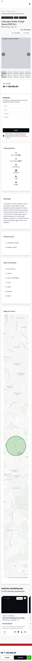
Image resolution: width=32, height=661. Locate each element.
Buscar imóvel (11, 11)
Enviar (16, 130)
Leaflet (11, 577)
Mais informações (9, 263)
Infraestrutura (8, 237)
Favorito (27, 33)
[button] (3, 54)
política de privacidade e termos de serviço (16, 137)
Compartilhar (17, 33)
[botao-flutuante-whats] (29, 657)
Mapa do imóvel (9, 311)
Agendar (20, 657)
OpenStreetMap (18, 577)
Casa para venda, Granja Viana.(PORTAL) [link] (12, 13)
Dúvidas (7, 657)
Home (3, 11)
